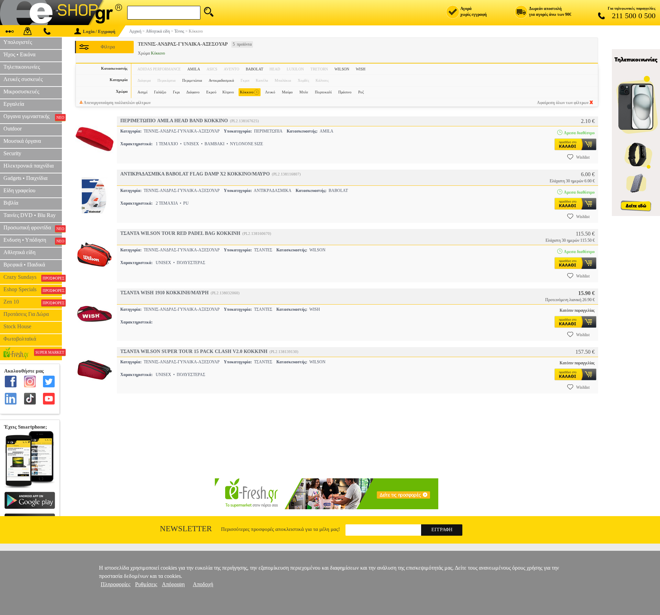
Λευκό (270, 92)
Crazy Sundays (32, 277)
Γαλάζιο (160, 92)
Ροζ (361, 92)
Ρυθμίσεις (146, 584)
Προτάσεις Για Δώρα (26, 314)
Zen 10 (32, 302)
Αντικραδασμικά (221, 80)
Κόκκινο (249, 92)
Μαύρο (287, 92)
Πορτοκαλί (323, 92)
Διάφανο (193, 92)
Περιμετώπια (192, 80)
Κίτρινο (228, 92)
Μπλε (303, 92)
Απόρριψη (173, 584)
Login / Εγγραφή (99, 31)
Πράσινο (345, 92)
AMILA (193, 69)
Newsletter (186, 528)
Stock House (17, 326)
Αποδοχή (203, 584)
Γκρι (176, 92)
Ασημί (142, 92)
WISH (360, 69)
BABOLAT (254, 69)
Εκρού (211, 92)
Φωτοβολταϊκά (19, 339)
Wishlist (583, 157)
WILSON (341, 69)
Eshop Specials (32, 289)
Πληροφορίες (115, 584)
